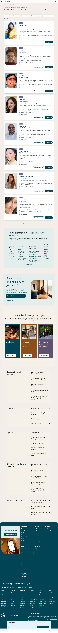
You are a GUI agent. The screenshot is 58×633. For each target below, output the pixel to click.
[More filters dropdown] (41, 16)
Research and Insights (38, 541)
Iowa (12, 599)
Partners (23, 564)
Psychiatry (23, 532)
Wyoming (51, 603)
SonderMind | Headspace (36, 555)
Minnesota (22, 603)
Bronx (45, 253)
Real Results (24, 556)
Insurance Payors (37, 552)
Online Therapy (24, 530)
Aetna (19, 249)
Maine (21, 599)
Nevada (31, 605)
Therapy (23, 528)
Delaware (13, 590)
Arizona (3, 597)
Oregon (41, 595)
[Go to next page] (38, 224)
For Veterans (24, 540)
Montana (32, 590)
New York (46, 251)
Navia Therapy (36, 561)
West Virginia (52, 601)
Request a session (38, 42)
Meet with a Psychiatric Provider (38, 531)
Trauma (10, 258)
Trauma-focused (33, 258)
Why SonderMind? (25, 548)
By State (4, 587)
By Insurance (10, 587)
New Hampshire (33, 599)
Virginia (50, 592)
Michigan (22, 601)
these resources (53, 619)
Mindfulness (32, 254)
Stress (10, 251)
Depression (11, 253)
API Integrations (36, 563)
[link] (29, 33)
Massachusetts (24, 595)
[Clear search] (37, 15)
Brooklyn (46, 249)
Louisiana (22, 592)
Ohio (40, 590)
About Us (23, 550)
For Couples (23, 538)
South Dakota (42, 603)
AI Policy (23, 560)
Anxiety (10, 249)
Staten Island (45, 256)
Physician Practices (37, 550)
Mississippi (23, 607)
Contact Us (23, 554)
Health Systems (36, 548)
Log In (46, 532)
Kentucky (22, 590)
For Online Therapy (27, 587)
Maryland (22, 597)
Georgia (13, 595)
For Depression (24, 536)
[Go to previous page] (20, 224)
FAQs (22, 552)
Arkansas (3, 595)
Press (22, 562)
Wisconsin (51, 599)
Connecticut (4, 603)
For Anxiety (23, 534)
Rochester (46, 258)
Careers (23, 558)
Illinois (12, 603)
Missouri (22, 605)
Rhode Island (42, 599)
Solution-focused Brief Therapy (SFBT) (34, 261)
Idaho (12, 601)
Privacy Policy (6, 629)
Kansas (12, 607)
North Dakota (33, 595)
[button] (16, 296)
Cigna (19, 254)
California (3, 599)
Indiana (13, 605)
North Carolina (33, 592)
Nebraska (32, 597)
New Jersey (32, 601)
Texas (40, 607)
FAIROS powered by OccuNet (22, 259)
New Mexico (32, 603)
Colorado (3, 601)
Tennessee (41, 605)
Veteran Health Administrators (36, 558)
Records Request (25, 566)
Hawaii (12, 597)
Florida (12, 592)
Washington (51, 597)
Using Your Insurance (37, 537)
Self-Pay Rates (36, 543)
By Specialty (18, 587)
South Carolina (42, 601)
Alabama (3, 592)
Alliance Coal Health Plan (21, 252)
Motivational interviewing (35, 256)
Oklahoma (41, 592)
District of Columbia (3, 606)
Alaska (2, 590)
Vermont (51, 595)
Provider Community (49, 528)
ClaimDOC (20, 256)
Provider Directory (37, 533)
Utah (50, 590)
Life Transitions (11, 256)
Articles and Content (37, 539)
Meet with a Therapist (38, 528)
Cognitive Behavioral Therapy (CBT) (34, 252)
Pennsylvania (42, 597)
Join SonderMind (48, 530)
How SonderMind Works (38, 535)
